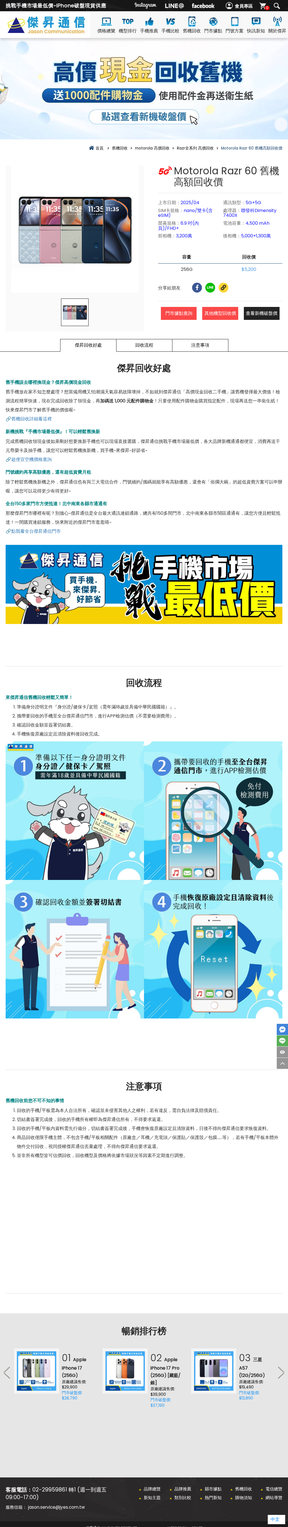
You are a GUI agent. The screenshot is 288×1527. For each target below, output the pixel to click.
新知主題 (152, 1498)
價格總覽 (106, 31)
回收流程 (144, 345)
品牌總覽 (152, 1489)
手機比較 (170, 31)
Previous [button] (7, 1372)
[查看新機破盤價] (144, 88)
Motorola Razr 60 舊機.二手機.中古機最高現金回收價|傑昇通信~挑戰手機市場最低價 (56, 31)
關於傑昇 (277, 31)
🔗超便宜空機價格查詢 (29, 459)
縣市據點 (213, 1489)
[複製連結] (223, 288)
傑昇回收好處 (88, 345)
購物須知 (243, 1498)
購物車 (267, 7)
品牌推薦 (182, 1489)
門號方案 (235, 31)
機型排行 (128, 31)
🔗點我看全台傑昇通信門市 (33, 531)
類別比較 (182, 1498)
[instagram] (145, 5)
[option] (74, 229)
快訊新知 (256, 31)
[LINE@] (174, 5)
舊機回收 (192, 31)
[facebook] (203, 5)
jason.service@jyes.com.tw (56, 1507)
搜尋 (276, 6)
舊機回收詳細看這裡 (31, 419)
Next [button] (281, 1372)
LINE (282, 1041)
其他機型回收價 (220, 313)
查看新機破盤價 (261, 313)
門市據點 (213, 31)
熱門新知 (213, 1498)
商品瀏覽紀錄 (282, 1052)
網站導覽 (274, 1498)
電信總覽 (274, 1489)
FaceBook (282, 1029)
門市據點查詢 (178, 313)
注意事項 (200, 345)
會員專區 (244, 6)
